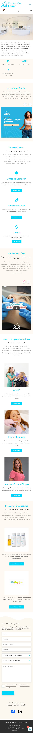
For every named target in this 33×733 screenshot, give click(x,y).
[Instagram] (20, 711)
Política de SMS (9, 687)
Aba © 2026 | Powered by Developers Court (16, 722)
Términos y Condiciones (11, 686)
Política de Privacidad (24, 686)
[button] (30, 4)
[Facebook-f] (13, 711)
